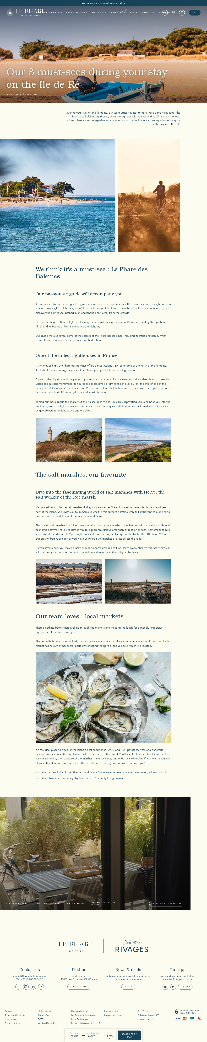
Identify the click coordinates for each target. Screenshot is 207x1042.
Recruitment (45, 1011)
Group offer (43, 1015)
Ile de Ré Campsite (80, 1019)
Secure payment (12, 1023)
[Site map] (165, 13)
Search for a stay (129, 1035)
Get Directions (79, 986)
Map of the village (112, 1015)
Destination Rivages (48, 12)
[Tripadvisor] (33, 986)
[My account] (182, 13)
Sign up (128, 986)
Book (194, 12)
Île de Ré (20, 94)
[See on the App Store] (165, 987)
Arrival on (75, 1033)
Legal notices (11, 1019)
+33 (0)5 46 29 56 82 (32, 979)
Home (9, 94)
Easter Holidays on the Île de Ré (86, 1023)
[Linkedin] (41, 987)
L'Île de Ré (117, 12)
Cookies (8, 1011)
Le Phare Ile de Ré (77, 946)
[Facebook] (18, 986)
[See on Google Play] (173, 987)
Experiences (99, 12)
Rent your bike (111, 1011)
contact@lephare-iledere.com (29, 976)
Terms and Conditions (15, 1015)
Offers (133, 12)
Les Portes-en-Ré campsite (83, 1015)
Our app (185, 986)
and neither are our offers (113, 2)
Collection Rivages (130, 946)
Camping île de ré (79, 1011)
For (109, 1033)
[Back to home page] (30, 12)
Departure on (92, 1033)
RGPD (41, 1019)
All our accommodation (166, 903)
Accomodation (76, 12)
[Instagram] (26, 987)
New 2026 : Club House (156, 12)
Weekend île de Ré (47, 1023)
